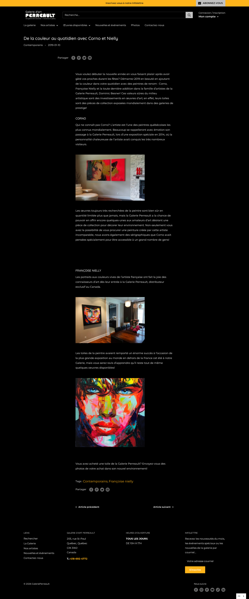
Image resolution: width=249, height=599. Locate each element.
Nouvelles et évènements (39, 553)
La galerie (30, 25)
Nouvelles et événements (110, 25)
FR (239, 596)
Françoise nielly (121, 481)
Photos (135, 25)
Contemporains (33, 45)
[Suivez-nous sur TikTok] (218, 590)
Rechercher (31, 538)
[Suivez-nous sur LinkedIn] (223, 590)
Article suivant (162, 507)
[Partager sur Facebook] (73, 58)
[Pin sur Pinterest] (79, 58)
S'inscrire (195, 569)
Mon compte (207, 16)
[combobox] (241, 596)
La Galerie (30, 543)
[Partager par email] (90, 58)
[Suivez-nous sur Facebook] (196, 590)
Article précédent (88, 507)
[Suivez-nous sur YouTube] (212, 590)
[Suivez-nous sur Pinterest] (207, 590)
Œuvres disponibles (75, 25)
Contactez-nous (154, 25)
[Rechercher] (189, 15)
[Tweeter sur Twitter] (84, 58)
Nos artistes (48, 25)
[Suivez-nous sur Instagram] (201, 590)
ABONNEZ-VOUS (213, 3)
